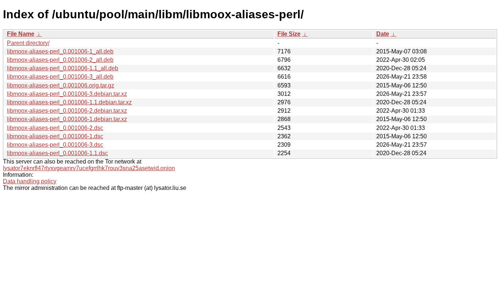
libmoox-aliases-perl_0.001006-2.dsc (55, 128)
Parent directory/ (28, 43)
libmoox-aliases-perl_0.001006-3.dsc (55, 145)
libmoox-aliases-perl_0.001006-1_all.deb (60, 51)
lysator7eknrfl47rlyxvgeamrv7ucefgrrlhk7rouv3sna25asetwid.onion (89, 168)
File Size (289, 34)
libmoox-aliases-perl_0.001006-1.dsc (55, 136)
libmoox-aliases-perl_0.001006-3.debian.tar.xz (67, 94)
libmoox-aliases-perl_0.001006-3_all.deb (60, 77)
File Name (20, 34)
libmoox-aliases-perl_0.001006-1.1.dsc (57, 153)
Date (382, 34)
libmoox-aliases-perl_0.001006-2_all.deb (60, 60)
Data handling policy (29, 181)
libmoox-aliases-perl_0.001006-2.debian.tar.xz (67, 111)
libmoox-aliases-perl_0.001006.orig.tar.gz (60, 85)
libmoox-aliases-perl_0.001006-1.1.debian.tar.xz (69, 102)
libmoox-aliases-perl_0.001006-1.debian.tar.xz (67, 119)
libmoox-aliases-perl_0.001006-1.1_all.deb (62, 68)
